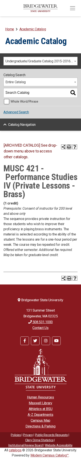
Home (9, 29)
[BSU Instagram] (45, 341)
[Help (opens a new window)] (74, 146)
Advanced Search (16, 112)
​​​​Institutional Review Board (25, 445)
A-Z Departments (40, 415)
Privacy (28, 435)
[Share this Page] (63, 146)
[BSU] (40, 8)
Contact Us (40, 328)
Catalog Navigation (22, 125)
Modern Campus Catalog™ (49, 455)
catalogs (15, 450)
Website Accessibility (59, 445)
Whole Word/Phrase (24, 101)
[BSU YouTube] (56, 341)
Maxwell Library (40, 403)
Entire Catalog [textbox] (15, 82)
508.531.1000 (42, 322)
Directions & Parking (40, 426)
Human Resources (40, 397)
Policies (16, 435)
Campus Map (40, 420)
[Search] (73, 92)
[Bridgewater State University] (40, 369)
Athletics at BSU (40, 409)
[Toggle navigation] (72, 8)
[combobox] (40, 61)
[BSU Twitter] (35, 341)
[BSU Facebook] (24, 341)
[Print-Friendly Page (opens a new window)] (69, 146)
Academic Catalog (32, 29)
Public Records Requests (51, 435)
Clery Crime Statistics (39, 440)
